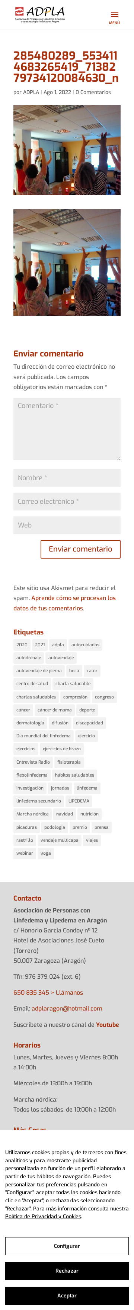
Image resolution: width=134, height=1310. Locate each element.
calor (92, 671)
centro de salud (32, 684)
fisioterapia (69, 762)
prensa (102, 827)
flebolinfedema (32, 775)
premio (80, 827)
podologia (54, 827)
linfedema (87, 788)
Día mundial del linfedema (43, 736)
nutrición (89, 814)
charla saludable (72, 684)
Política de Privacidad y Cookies (43, 1216)
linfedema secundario (38, 801)
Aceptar (67, 1295)
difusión (60, 723)
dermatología (30, 723)
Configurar (67, 1246)
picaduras (26, 827)
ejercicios (25, 749)
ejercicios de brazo (62, 749)
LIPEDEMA (78, 801)
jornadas (60, 788)
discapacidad (89, 723)
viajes (92, 840)
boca (74, 671)
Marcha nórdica (32, 814)
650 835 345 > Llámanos (48, 992)
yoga (46, 853)
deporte (87, 710)
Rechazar (67, 1270)
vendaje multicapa (60, 840)
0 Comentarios (93, 92)
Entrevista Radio (33, 762)
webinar (24, 853)
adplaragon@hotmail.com (67, 1008)
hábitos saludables (74, 775)
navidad (64, 814)
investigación (30, 788)
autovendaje (61, 658)
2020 (22, 645)
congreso (104, 697)
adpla (58, 645)
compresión (75, 697)
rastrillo (24, 840)
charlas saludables (36, 697)
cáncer (23, 710)
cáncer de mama (55, 710)
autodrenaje (28, 658)
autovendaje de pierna (39, 671)
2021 (40, 645)
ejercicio (86, 736)
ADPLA (31, 92)
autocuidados (85, 645)
